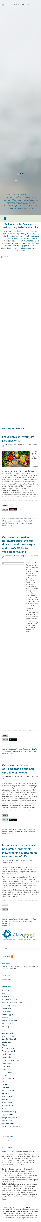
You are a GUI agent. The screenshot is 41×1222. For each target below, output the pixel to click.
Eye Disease (6, 1042)
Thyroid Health (7, 1115)
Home (4, 1130)
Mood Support (7, 1072)
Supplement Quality (30, 749)
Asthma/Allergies (8, 996)
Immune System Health (10, 1060)
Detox (11, 519)
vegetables (6, 923)
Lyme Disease (7, 1063)
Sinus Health (6, 1099)
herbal (13, 751)
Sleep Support (7, 1102)
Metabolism (6, 1069)
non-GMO (16, 523)
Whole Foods (27, 829)
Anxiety (4, 993)
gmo (10, 523)
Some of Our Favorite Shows (12, 1003)
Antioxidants (6, 990)
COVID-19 (5, 1027)
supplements (33, 751)
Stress (4, 1108)
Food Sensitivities (20, 519)
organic (30, 523)
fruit (8, 921)
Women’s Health (8, 1124)
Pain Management (8, 1090)
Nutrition (12, 521)
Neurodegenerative (9, 1078)
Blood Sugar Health (9, 1006)
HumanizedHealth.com (11, 241)
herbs (18, 751)
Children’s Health (8, 1024)
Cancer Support (7, 1015)
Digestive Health (8, 1033)
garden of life (12, 831)
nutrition (24, 523)
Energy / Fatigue (8, 1036)
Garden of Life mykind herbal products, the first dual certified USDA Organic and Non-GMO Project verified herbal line (19, 544)
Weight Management (9, 1118)
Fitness (4, 1045)
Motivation (5, 1075)
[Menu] (5, 218)
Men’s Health (6, 1066)
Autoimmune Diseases (10, 999)
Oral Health (6, 1087)
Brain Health (6, 1012)
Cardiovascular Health (10, 1021)
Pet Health (5, 1093)
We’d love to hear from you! (12, 1127)
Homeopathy (6, 1057)
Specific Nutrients (15, 749)
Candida (5, 1018)
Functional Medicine (9, 1051)
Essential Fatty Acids (9, 1039)
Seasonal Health (7, 1096)
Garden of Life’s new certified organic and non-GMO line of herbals (18, 769)
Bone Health (6, 1009)
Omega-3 (5, 1084)
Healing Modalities (8, 1054)
